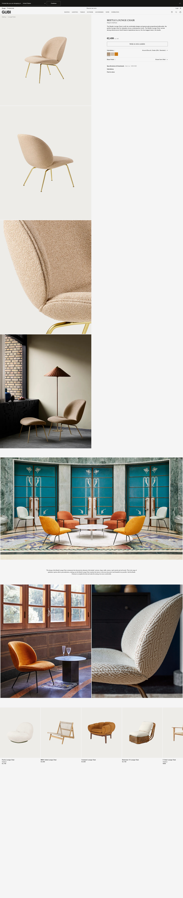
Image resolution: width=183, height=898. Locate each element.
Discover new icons (91, 8)
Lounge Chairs (12, 17)
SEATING (67, 12)
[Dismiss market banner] (180, 3)
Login (177, 8)
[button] (180, 12)
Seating (4, 17)
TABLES (82, 12)
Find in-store (111, 72)
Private (3, 8)
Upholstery (110, 69)
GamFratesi (114, 22)
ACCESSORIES (99, 12)
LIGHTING (75, 12)
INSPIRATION (115, 12)
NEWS (107, 12)
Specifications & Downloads (115, 66)
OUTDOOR (90, 12)
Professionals (10, 8)
